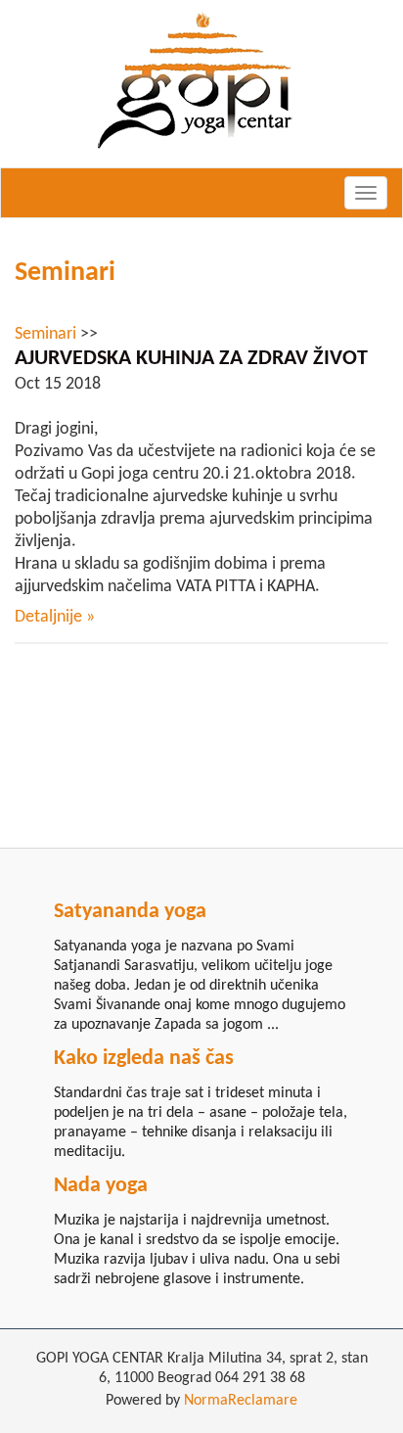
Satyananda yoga (130, 912)
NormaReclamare (240, 1401)
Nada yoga (101, 1186)
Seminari (65, 273)
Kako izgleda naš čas (144, 1058)
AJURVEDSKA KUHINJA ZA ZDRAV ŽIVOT (191, 358)
